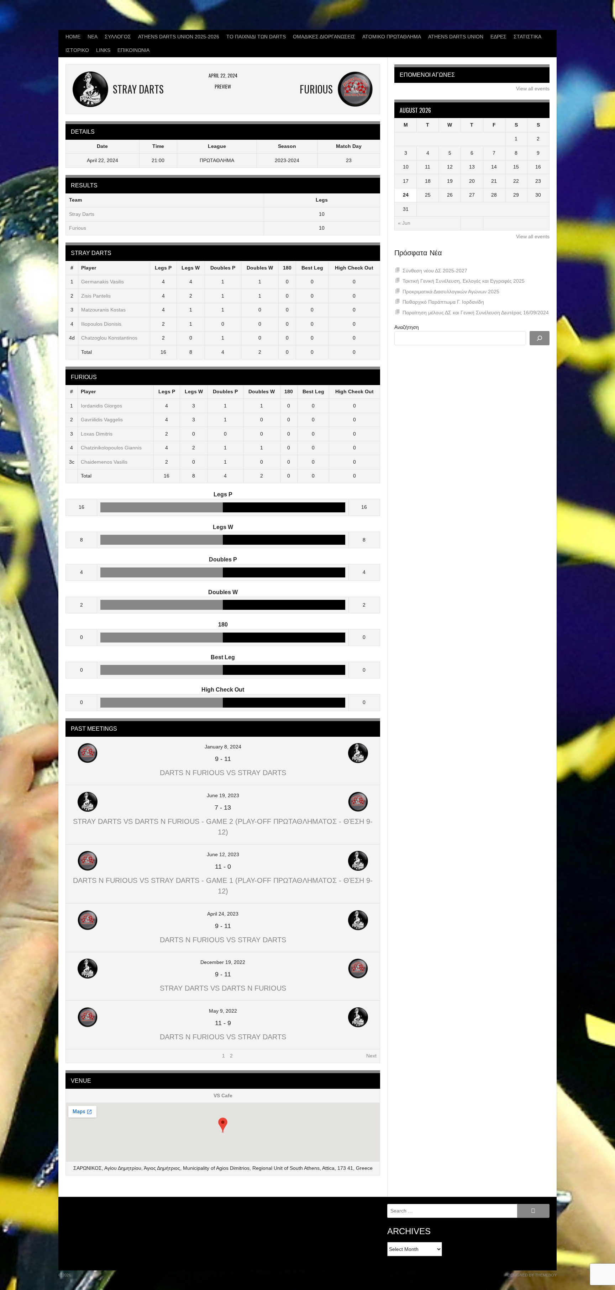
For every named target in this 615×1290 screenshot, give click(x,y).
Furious (77, 228)
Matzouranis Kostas (103, 310)
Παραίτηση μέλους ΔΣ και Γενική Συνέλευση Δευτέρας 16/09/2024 (476, 312)
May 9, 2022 (223, 1011)
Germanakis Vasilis (102, 281)
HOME (72, 36)
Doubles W (260, 268)
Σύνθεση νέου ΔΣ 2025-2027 (435, 270)
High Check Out (354, 268)
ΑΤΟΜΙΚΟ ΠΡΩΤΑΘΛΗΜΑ (391, 36)
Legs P (163, 268)
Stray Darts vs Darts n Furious (223, 988)
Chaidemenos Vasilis (104, 462)
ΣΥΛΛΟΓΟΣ (118, 36)
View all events (533, 88)
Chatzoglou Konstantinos (109, 338)
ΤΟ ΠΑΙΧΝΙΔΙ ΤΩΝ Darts (256, 36)
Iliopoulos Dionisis (101, 324)
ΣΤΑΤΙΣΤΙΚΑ (527, 36)
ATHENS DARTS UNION (455, 36)
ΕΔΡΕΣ (498, 36)
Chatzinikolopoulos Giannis (111, 448)
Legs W (191, 268)
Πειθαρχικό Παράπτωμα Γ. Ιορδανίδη (443, 302)
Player (88, 268)
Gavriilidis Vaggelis (102, 419)
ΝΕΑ (93, 36)
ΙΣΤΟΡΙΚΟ (77, 50)
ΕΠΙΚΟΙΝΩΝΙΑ (133, 50)
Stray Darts (81, 214)
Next (371, 1056)
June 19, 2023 (223, 795)
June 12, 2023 (223, 854)
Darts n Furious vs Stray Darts (223, 773)
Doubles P (222, 268)
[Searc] (540, 338)
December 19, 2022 (222, 962)
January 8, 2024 (223, 747)
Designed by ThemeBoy (532, 1275)
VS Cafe (223, 1095)
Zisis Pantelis (96, 296)
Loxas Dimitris (96, 434)
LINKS (103, 50)
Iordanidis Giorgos (101, 406)
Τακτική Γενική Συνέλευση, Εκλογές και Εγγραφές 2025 (464, 281)
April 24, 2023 (222, 914)
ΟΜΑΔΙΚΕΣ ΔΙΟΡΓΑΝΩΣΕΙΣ (324, 36)
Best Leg (312, 268)
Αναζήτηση (406, 327)
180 (287, 268)
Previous (79, 1056)
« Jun (404, 223)
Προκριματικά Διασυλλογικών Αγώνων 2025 (451, 291)
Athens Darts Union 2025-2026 (178, 36)
